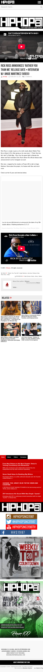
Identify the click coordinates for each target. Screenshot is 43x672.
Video (8, 274)
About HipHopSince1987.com (21, 662)
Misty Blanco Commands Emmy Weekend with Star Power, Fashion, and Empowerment (31, 317)
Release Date (36, 273)
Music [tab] (9, 457)
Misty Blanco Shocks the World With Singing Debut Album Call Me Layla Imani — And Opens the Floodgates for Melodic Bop (10, 319)
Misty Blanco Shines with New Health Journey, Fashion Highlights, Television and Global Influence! (10, 339)
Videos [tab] (16, 457)
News (36, 276)
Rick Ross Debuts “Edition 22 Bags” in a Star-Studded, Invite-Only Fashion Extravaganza (31, 339)
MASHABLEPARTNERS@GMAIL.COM (15, 654)
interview (30, 273)
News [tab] (3, 457)
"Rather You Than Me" (13, 273)
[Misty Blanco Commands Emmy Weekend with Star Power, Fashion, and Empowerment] (31, 307)
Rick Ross (3, 274)
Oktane (5, 76)
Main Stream (27, 276)
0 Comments (28, 76)
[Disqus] (21, 373)
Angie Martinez (23, 273)
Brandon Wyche (27, 668)
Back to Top (39, 668)
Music (32, 276)
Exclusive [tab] (23, 457)
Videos (40, 276)
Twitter (14, 287)
